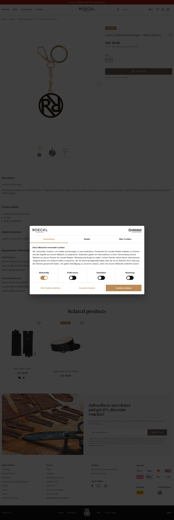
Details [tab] (87, 239)
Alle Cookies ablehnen (50, 288)
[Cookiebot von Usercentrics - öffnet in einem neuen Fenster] (130, 231)
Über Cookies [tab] (125, 239)
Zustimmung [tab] (49, 239)
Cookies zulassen (123, 288)
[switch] (72, 278)
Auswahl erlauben (87, 288)
